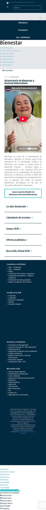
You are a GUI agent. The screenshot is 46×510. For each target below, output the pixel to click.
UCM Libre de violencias (11, 51)
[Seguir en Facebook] (8, 402)
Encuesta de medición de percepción (21, 378)
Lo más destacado (16, 206)
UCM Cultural (7, 65)
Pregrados (23, 23)
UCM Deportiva (7, 56)
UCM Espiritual (8, 53)
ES (7, 7)
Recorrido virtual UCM (18, 251)
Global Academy (14, 382)
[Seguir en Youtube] (22, 402)
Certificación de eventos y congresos (21, 274)
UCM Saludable (8, 62)
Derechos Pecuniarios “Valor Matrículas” (22, 347)
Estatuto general (14, 349)
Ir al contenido (4, 488)
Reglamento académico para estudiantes (22, 351)
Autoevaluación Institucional (18, 374)
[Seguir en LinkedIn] (26, 402)
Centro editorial (14, 376)
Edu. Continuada (23, 37)
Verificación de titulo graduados (19, 280)
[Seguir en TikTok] (31, 402)
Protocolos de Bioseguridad (18, 345)
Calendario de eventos (18, 217)
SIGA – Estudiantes (15, 267)
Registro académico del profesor (20, 282)
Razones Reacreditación (16, 372)
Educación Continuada (15, 300)
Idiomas (11, 302)
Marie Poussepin (14, 388)
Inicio (6, 77)
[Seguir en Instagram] (17, 402)
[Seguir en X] (13, 402)
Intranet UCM (12, 386)
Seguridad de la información (18, 395)
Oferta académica (16, 239)
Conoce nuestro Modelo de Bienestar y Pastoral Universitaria (23, 193)
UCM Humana (7, 59)
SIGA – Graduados (14, 269)
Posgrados (23, 30)
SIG (9, 391)
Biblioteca (12, 380)
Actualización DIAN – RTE (17, 362)
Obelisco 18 (12, 393)
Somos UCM (12, 228)
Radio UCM (12, 384)
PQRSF (10, 271)
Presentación (7, 48)
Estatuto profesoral (15, 353)
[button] (10, 490)
